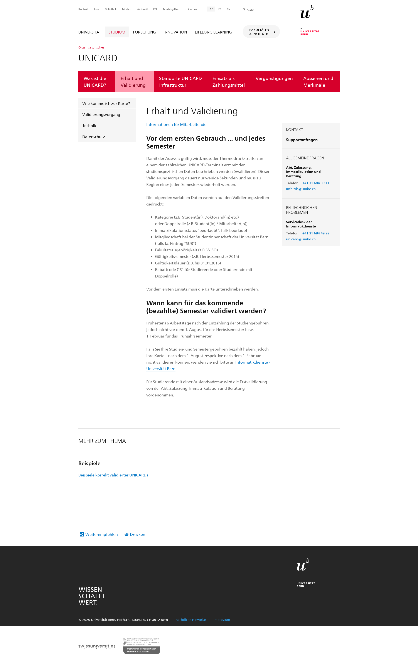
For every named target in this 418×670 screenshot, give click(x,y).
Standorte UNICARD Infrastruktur (180, 81)
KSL (155, 9)
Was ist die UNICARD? (95, 81)
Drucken (137, 534)
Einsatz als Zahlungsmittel (228, 81)
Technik (89, 125)
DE (211, 9)
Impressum (222, 619)
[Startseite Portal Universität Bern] (320, 20)
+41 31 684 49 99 (315, 233)
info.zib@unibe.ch (301, 188)
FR (219, 9)
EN (228, 9)
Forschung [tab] (144, 32)
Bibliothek (110, 9)
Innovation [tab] (175, 32)
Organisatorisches (91, 47)
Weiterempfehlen (101, 534)
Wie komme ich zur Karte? (106, 103)
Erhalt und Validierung (133, 81)
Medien (126, 9)
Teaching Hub (171, 9)
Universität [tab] (89, 32)
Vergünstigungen (274, 78)
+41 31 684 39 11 (315, 182)
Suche (250, 10)
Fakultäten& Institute (259, 31)
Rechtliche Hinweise (191, 619)
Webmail (142, 9)
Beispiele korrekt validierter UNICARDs (113, 475)
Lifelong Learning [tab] (213, 32)
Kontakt (83, 9)
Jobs (96, 9)
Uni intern (191, 9)
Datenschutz (93, 136)
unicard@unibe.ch (301, 239)
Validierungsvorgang (101, 114)
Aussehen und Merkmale (318, 81)
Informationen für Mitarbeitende (176, 124)
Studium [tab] (117, 32)
